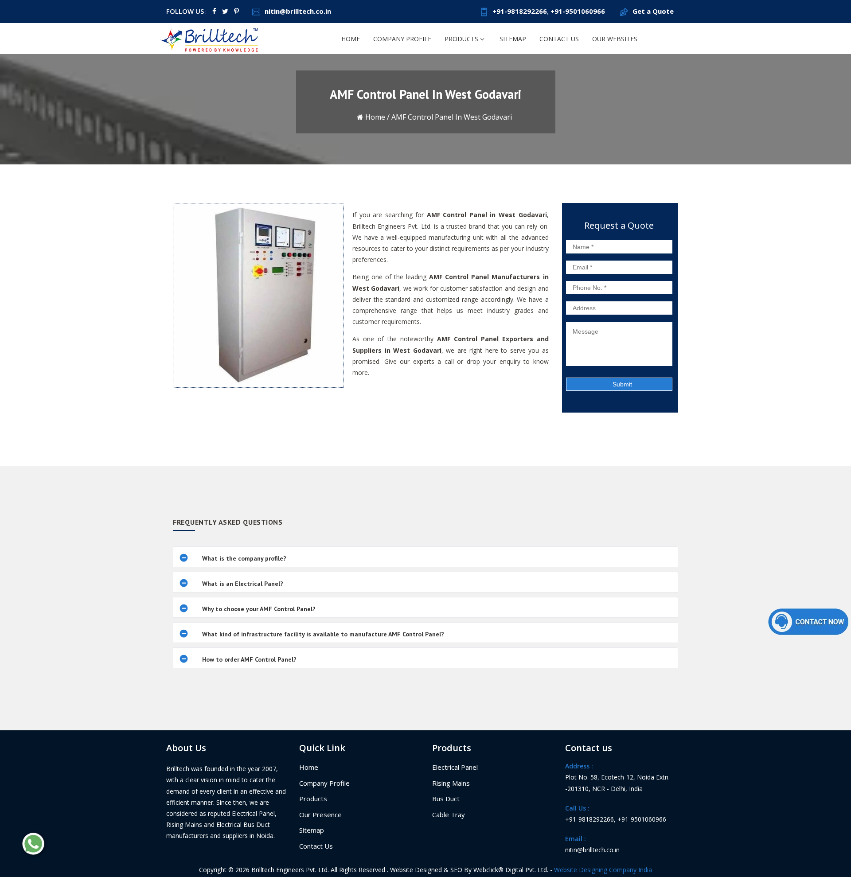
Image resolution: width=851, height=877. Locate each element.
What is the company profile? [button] (244, 558)
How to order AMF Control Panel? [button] (249, 659)
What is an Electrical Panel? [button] (242, 584)
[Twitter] (225, 11)
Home (350, 39)
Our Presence (320, 814)
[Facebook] (214, 11)
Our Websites (614, 39)
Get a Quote (653, 11)
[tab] (425, 556)
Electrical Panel (455, 767)
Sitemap (513, 39)
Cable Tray (448, 814)
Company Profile (402, 39)
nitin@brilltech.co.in (298, 11)
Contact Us (559, 39)
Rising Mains (451, 783)
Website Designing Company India (603, 869)
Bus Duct (446, 798)
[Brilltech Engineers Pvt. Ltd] (210, 38)
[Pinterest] (236, 11)
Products (461, 39)
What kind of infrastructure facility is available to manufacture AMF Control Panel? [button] (323, 634)
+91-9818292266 (519, 11)
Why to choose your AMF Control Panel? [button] (259, 609)
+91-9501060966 (577, 11)
